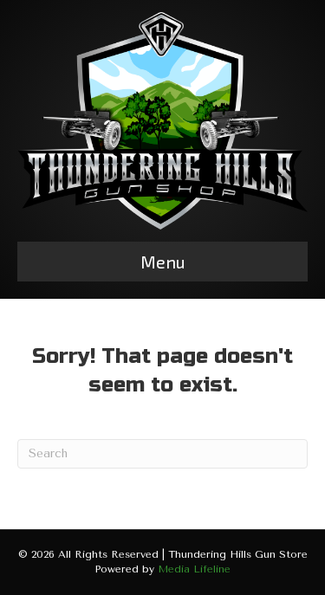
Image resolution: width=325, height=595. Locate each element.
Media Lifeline (194, 569)
